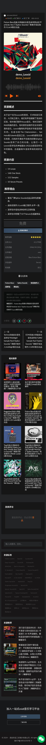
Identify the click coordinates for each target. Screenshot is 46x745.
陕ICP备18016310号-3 (23, 741)
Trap (16, 596)
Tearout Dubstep (21, 593)
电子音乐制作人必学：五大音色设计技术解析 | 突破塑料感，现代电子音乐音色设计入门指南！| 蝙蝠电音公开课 (30, 686)
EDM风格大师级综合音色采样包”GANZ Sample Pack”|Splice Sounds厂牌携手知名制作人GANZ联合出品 (33, 341)
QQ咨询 (23, 276)
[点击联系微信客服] (41, 739)
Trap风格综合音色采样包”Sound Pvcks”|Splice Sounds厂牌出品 (12, 481)
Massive (21, 581)
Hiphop (29, 574)
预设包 (16, 287)
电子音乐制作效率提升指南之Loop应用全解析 (33, 384)
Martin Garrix (10, 581)
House (8, 577)
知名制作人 (35, 283)
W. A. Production (11, 600)
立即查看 (24, 716)
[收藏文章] (14, 321)
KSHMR (28, 577)
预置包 (35, 608)
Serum (24, 585)
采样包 (7, 287)
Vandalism (26, 596)
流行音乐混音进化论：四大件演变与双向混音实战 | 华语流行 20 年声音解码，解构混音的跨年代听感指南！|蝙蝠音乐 (30, 634)
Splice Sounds (22, 283)
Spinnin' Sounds (10, 589)
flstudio (31, 566)
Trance (8, 596)
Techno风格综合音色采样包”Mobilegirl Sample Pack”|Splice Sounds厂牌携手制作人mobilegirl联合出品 (12, 341)
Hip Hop (19, 574)
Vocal (35, 596)
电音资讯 (19, 604)
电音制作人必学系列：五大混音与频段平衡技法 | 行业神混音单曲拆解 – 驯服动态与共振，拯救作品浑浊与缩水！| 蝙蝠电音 (30, 668)
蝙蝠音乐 (10, 303)
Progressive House (11, 585)
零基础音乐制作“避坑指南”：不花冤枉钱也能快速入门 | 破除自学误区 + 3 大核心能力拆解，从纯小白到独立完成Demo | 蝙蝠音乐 (30, 651)
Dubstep (29, 562)
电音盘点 (8, 604)
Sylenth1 (8, 593)
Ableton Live (9, 558)
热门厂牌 (27, 18)
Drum (20, 562)
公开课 (23, 600)
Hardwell (8, 574)
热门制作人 (17, 18)
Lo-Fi (37, 577)
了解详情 (24, 722)
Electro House (19, 566)
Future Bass (9, 283)
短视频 (8, 608)
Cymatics (29, 558)
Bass (20, 558)
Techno (34, 593)
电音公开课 (33, 600)
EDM (8, 566)
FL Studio (9, 570)
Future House (33, 570)
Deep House (9, 562)
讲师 (16, 608)
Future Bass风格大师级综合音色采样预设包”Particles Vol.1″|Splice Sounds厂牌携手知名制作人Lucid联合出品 (23, 307)
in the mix (18, 577)
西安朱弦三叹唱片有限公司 (20, 738)
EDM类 (9, 18)
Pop (30, 581)
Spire (22, 589)
